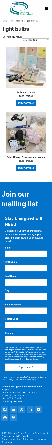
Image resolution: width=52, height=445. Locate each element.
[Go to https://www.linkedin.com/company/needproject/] (30, 409)
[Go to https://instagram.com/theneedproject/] (13, 409)
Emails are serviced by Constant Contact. (24, 359)
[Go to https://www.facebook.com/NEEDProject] (4, 409)
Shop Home (8, 21)
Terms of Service (24, 379)
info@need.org (14, 401)
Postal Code (11, 319)
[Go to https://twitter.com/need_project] (21, 409)
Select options (26, 103)
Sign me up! (26, 367)
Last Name (11, 276)
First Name (11, 262)
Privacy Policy (7, 379)
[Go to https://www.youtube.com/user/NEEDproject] (38, 409)
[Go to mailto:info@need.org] (13, 417)
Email (8, 247)
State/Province (13, 304)
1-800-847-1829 (13, 398)
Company (10, 333)
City (7, 290)
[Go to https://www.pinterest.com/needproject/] (4, 417)
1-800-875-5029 (16, 395)
